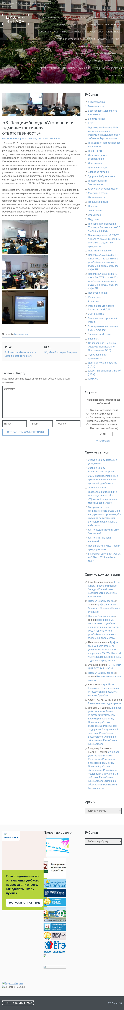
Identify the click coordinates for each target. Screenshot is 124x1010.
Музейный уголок (98, 193)
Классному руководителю (103, 188)
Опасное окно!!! (97, 487)
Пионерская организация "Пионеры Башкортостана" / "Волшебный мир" (104, 227)
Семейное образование (69, 39)
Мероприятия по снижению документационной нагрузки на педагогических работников (81, 71)
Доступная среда (97, 167)
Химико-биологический (103, 424)
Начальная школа (98, 201)
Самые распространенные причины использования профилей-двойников (103, 479)
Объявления (95, 210)
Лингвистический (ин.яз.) (104, 428)
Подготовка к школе (100, 250)
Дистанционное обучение (53, 32)
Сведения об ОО (49, 17)
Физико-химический (101, 413)
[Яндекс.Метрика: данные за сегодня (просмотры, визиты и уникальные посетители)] (12, 983)
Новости (92, 32)
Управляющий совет (99, 334)
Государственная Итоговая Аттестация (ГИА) (96, 17)
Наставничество (97, 197)
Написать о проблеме (24, 902)
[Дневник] (55, 886)
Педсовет (93, 219)
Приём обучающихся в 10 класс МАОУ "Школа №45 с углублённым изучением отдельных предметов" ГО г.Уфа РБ (103, 281)
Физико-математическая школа (102, 24)
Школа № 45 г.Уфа (15, 19)
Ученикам (93, 338)
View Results (103, 441)
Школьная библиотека (110, 32)
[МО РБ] (55, 904)
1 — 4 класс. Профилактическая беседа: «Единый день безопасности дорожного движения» (103, 589)
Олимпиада (94, 215)
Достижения (95, 163)
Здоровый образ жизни (101, 176)
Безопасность (76, 32)
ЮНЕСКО (115, 39)
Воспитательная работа (95, 39)
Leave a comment (52, 138)
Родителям (94, 301)
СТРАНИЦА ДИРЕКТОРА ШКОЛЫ (69, 24)
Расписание (94, 297)
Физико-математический (104, 410)
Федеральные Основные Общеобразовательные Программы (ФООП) (102, 347)
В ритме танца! (96, 118)
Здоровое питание (98, 171)
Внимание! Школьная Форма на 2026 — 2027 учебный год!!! (104, 557)
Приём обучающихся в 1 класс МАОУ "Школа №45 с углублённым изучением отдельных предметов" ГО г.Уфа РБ (103, 262)
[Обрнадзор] (55, 939)
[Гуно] (55, 930)
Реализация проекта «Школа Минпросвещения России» (93, 53)
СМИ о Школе (96, 313)
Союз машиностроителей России (96, 46)
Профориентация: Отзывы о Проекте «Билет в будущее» (104, 608)
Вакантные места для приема (104, 703)
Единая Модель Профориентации (104, 61)
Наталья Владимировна (14, 138)
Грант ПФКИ (95, 150)
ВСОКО (118, 46)
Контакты (66, 17)
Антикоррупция (96, 102)
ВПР (90, 123)
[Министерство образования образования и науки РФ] (55, 895)
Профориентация (98, 292)
